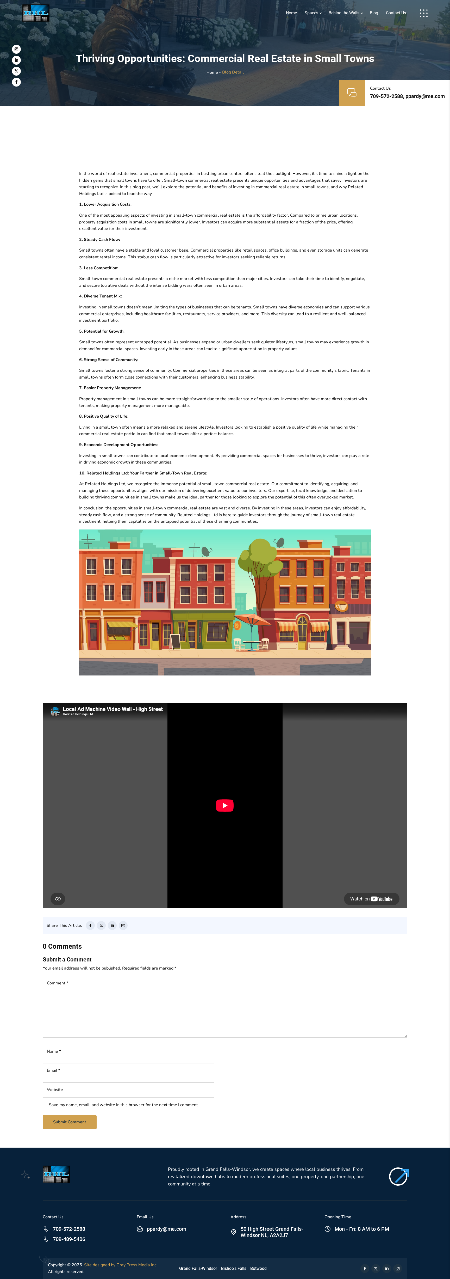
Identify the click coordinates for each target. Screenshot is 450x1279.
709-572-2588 (69, 1229)
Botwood (258, 1268)
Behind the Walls (344, 12)
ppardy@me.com (166, 1229)
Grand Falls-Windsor (198, 1268)
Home (291, 12)
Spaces (311, 12)
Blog (374, 12)
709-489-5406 (69, 1239)
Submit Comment (69, 1122)
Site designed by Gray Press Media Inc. (120, 1265)
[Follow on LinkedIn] (16, 60)
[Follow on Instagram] (16, 49)
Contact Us (396, 12)
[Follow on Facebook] (16, 82)
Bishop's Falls (233, 1268)
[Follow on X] (16, 71)
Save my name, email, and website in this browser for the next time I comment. (124, 1105)
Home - (214, 72)
